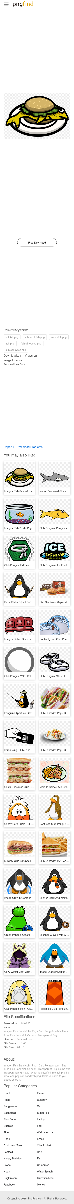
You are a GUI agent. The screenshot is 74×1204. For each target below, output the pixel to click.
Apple (7, 1099)
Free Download (37, 242)
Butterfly (42, 1099)
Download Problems (30, 447)
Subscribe (43, 1112)
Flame (40, 1093)
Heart (7, 1093)
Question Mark (45, 1178)
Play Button (10, 1119)
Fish (39, 1158)
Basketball (10, 1112)
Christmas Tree (13, 1145)
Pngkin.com (11, 1178)
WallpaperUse (45, 1132)
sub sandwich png (16, 350)
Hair (39, 1152)
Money (41, 1184)
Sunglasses (10, 1106)
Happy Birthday (13, 1158)
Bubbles (8, 1126)
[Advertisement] (37, 55)
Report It (9, 447)
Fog (39, 1126)
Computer (43, 1165)
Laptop (41, 1119)
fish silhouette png (31, 343)
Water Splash (45, 1171)
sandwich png (59, 337)
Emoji (40, 1139)
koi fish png (12, 337)
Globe (7, 1165)
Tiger (7, 1132)
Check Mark (44, 1145)
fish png (10, 343)
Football (8, 1152)
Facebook (9, 1184)
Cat (39, 1106)
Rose (7, 1139)
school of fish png (35, 337)
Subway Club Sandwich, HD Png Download (28, 861)
